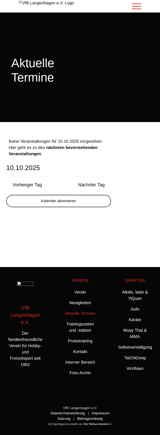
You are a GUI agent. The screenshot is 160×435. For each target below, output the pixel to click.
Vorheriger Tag (27, 184)
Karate (135, 319)
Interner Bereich (80, 362)
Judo (134, 309)
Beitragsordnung (90, 419)
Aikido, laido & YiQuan (135, 295)
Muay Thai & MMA (135, 333)
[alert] (58, 147)
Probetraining (80, 341)
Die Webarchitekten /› (98, 424)
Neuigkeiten (80, 302)
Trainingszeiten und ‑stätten (80, 327)
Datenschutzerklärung (68, 413)
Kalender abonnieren (58, 201)
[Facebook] (21, 381)
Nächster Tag (91, 184)
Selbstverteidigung (135, 347)
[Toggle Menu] (136, 6)
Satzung (64, 419)
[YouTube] (29, 381)
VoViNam (135, 368)
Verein (80, 292)
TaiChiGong (135, 358)
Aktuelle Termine (80, 313)
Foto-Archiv (80, 373)
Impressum (100, 413)
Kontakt (80, 351)
